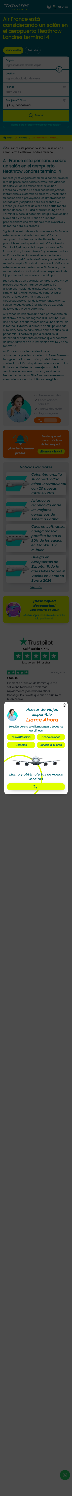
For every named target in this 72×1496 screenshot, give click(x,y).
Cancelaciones (51, 737)
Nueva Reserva (21, 737)
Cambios (21, 745)
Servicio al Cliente (51, 745)
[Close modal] (64, 705)
